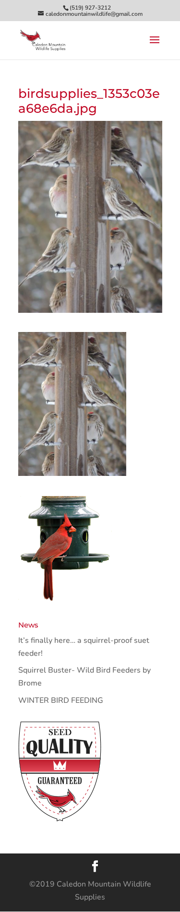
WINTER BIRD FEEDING (60, 700)
